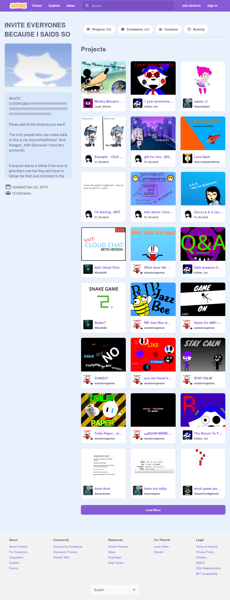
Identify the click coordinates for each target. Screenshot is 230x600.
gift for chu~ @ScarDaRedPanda (158, 156)
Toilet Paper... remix (109, 433)
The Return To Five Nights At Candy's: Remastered (208, 433)
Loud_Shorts (103, 106)
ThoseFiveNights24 (206, 494)
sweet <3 (201, 101)
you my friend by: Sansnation (158, 378)
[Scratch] (18, 5)
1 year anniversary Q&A (158, 101)
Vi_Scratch (102, 162)
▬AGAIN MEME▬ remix (158, 433)
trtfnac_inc (151, 106)
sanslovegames (154, 272)
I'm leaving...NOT (107, 212)
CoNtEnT (101, 378)
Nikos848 (101, 272)
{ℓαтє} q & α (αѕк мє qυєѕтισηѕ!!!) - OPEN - (208, 212)
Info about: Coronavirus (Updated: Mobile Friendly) (158, 212)
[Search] (87, 5)
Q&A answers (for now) (208, 267)
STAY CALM (203, 378)
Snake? (100, 322)
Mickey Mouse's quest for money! (109, 101)
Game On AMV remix (208, 322)
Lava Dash (202, 156)
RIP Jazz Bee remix (158, 322)
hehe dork (102, 488)
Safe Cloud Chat (107, 267)
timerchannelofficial (206, 162)
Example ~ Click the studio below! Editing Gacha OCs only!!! (109, 156)
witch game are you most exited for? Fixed (208, 488)
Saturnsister (202, 106)
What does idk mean (158, 267)
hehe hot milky (155, 488)
